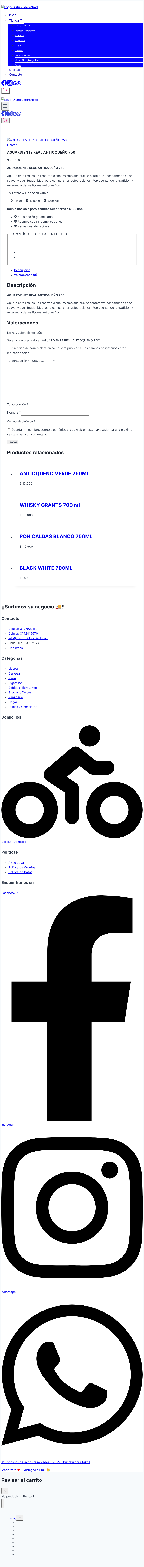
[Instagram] (10, 84)
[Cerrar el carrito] (4, 1491)
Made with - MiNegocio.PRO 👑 (25, 1470)
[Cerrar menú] (2, 1503)
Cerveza (19, 35)
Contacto (15, 74)
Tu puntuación (18, 361)
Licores (19, 50)
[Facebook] (4, 84)
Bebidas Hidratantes (25, 30)
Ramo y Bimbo (22, 55)
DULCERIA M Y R (23, 25)
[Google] (15, 84)
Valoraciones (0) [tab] (25, 275)
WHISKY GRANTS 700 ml (50, 505)
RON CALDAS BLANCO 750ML (56, 536)
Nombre (14, 412)
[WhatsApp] (19, 84)
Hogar (18, 45)
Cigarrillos (20, 40)
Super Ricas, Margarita (26, 60)
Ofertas (14, 70)
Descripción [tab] (22, 270)
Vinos (18, 65)
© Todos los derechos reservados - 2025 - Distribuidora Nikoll (45, 1462)
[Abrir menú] (5, 106)
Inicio (12, 15)
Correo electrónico (21, 421)
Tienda (12, 1518)
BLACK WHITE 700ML (46, 568)
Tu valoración (17, 404)
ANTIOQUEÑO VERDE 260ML (54, 473)
